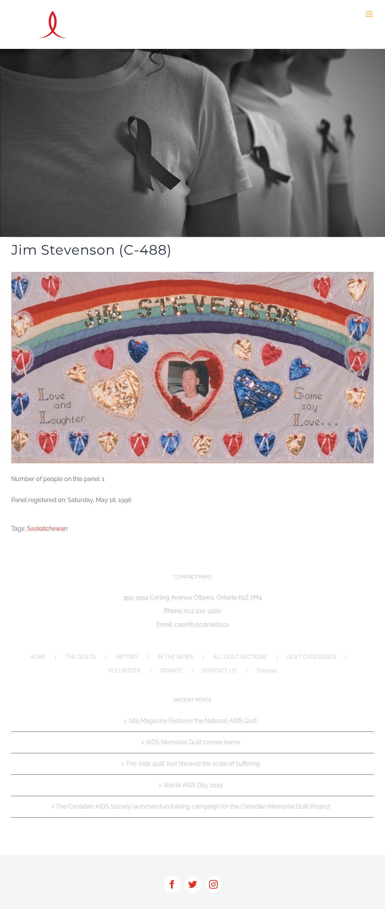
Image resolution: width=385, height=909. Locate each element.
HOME (37, 657)
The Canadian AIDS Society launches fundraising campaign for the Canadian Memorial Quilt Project (193, 806)
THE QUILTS (80, 657)
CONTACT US (219, 671)
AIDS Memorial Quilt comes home (193, 742)
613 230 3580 (202, 611)
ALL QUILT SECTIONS (240, 657)
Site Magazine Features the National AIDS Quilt (193, 720)
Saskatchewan (47, 528)
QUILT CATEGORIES (311, 657)
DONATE (171, 671)
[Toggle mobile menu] (370, 14)
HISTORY (126, 657)
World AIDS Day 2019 (193, 785)
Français (267, 671)
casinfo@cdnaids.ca (201, 624)
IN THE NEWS (175, 657)
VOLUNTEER (124, 671)
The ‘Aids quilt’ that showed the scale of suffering (193, 763)
